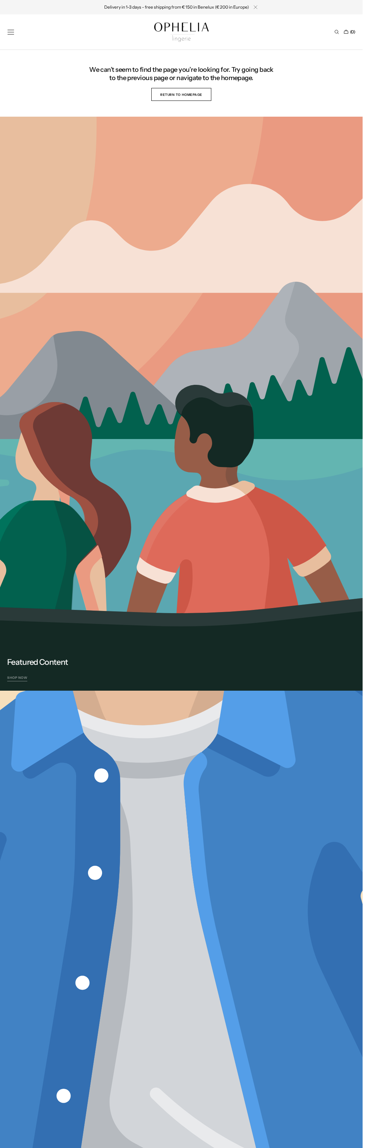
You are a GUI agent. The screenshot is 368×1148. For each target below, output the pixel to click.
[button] (11, 32)
